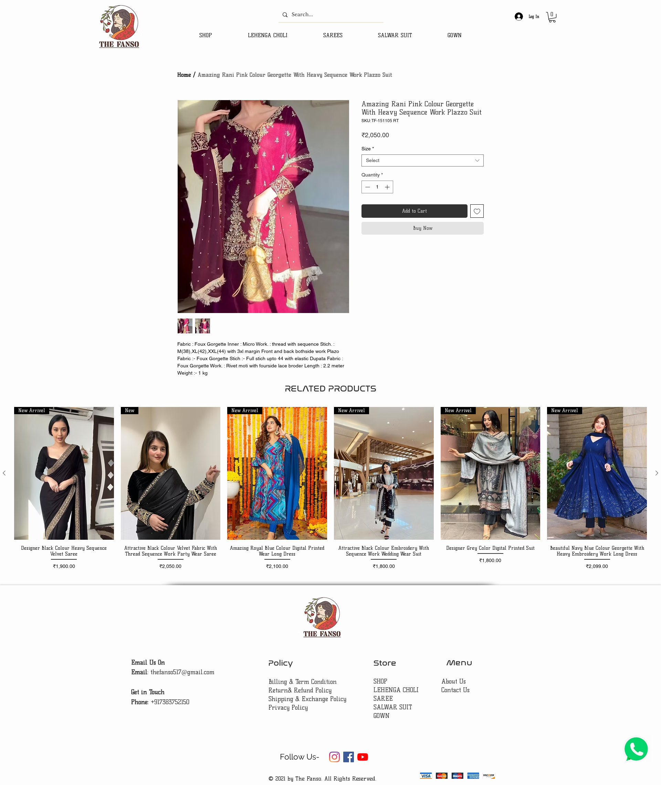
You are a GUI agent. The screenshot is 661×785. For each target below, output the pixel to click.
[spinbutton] (377, 187)
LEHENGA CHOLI (397, 690)
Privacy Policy (288, 707)
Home (184, 75)
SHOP (380, 681)
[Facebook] (348, 757)
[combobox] (422, 160)
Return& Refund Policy (300, 690)
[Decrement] (367, 187)
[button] (552, 17)
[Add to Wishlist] (477, 211)
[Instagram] (334, 757)
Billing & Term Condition (303, 682)
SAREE (383, 698)
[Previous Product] (4, 473)
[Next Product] (657, 473)
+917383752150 (170, 702)
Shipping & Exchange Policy (307, 699)
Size (367, 148)
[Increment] (388, 187)
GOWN (382, 716)
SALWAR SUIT (393, 707)
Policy (280, 663)
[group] (330, 488)
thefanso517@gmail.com (182, 672)
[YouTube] (362, 757)
